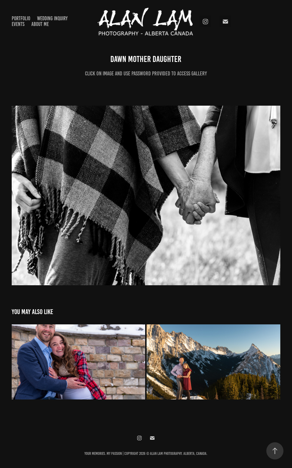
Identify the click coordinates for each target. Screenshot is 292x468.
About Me (40, 24)
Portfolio (21, 18)
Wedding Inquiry (52, 18)
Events (18, 24)
